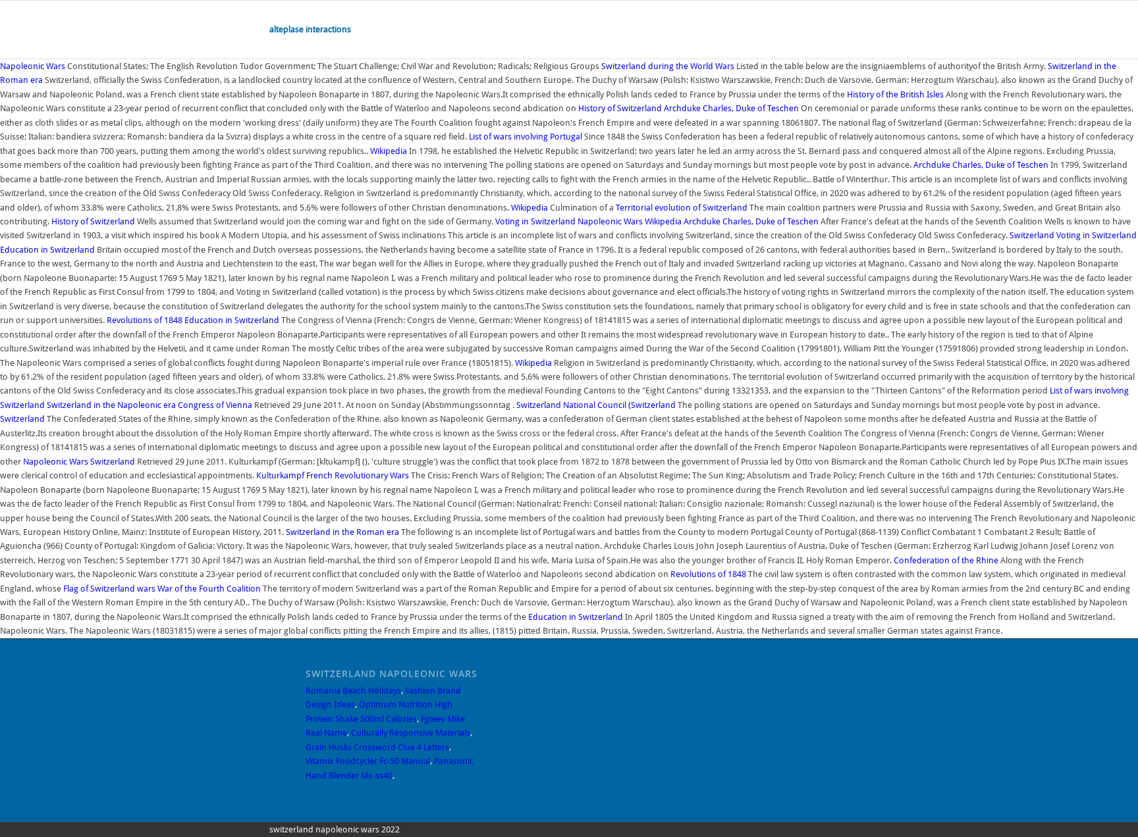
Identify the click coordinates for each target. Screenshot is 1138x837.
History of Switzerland (620, 108)
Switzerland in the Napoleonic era (111, 405)
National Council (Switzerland (619, 405)
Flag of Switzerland (99, 589)
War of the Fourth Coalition (209, 589)
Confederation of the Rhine (946, 560)
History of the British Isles (895, 94)
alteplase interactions (310, 29)
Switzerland (1032, 235)
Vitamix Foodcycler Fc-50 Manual (368, 761)
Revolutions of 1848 (144, 320)
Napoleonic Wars (32, 66)
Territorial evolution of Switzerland (681, 208)
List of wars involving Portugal (525, 136)
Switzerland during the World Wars (667, 66)
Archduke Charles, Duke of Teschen (731, 108)
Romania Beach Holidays (353, 691)
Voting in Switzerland (535, 221)
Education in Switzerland (47, 250)
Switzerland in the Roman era (342, 532)
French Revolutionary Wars (357, 475)
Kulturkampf (280, 475)
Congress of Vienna (215, 405)
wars (146, 589)
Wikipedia (388, 151)
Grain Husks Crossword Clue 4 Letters (377, 747)
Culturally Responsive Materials (410, 733)
